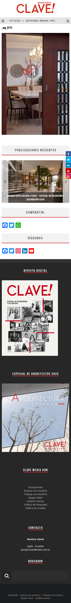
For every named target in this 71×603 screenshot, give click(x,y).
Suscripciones (35, 487)
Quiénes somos (43, 598)
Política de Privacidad (35, 504)
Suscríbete (13, 595)
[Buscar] (69, 21)
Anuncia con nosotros (35, 490)
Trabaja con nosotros (35, 494)
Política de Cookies (35, 508)
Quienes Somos (35, 501)
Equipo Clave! (35, 497)
